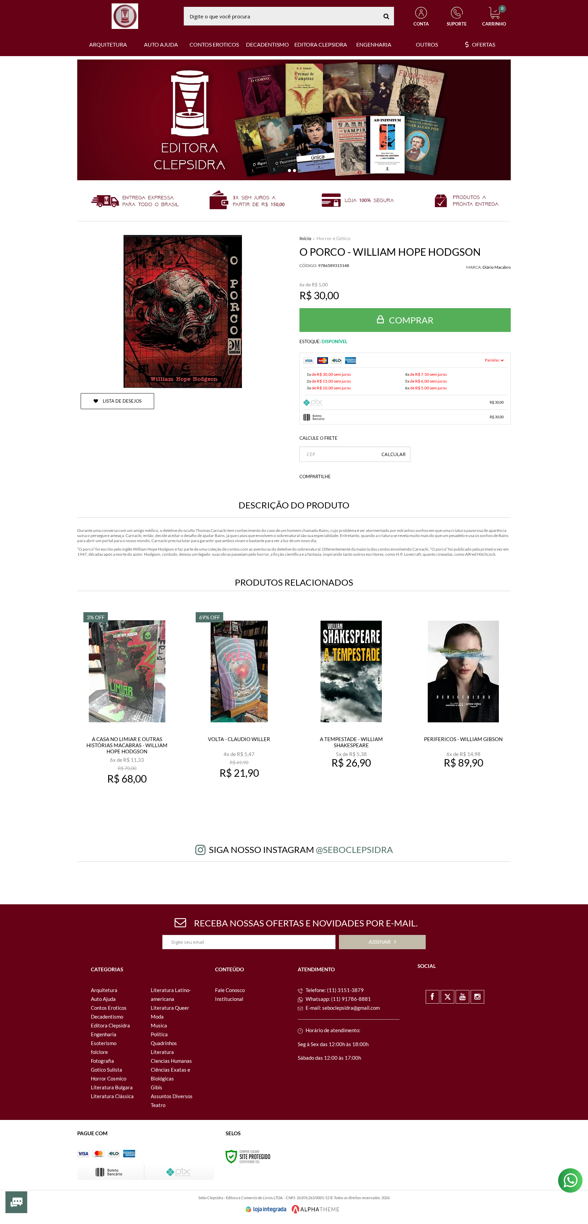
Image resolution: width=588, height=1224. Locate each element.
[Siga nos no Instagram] (477, 997)
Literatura (162, 1052)
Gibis (156, 1087)
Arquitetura (104, 990)
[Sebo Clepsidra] (125, 16)
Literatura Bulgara (112, 1087)
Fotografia (102, 1061)
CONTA (421, 24)
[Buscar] (386, 16)
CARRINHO (494, 17)
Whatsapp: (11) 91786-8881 (338, 999)
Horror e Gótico (333, 238)
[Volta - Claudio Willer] (239, 710)
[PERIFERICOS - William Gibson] (463, 710)
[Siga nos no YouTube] (462, 997)
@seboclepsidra (354, 849)
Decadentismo (107, 1016)
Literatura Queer (170, 1008)
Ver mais (131, 800)
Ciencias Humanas (171, 1061)
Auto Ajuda (103, 999)
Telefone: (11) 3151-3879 (334, 990)
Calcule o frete (318, 438)
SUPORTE (457, 24)
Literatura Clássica (112, 1096)
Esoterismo (103, 1043)
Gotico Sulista (106, 1070)
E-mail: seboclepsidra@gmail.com (342, 1008)
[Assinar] (382, 942)
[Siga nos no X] (447, 997)
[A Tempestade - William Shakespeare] (351, 710)
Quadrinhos (164, 1043)
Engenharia (103, 1034)
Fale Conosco (230, 990)
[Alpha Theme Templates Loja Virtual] (315, 1209)
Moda (157, 1016)
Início (305, 238)
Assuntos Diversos (172, 1096)
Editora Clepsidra (110, 1025)
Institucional (229, 999)
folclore (99, 1052)
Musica (159, 1025)
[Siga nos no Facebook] (432, 997)
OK (393, 454)
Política (159, 1034)
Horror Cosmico (108, 1078)
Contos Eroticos (109, 1008)
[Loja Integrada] (266, 1209)
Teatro (158, 1105)
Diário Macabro (497, 267)
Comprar (410, 320)
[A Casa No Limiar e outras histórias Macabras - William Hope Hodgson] (127, 710)
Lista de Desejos (122, 401)
